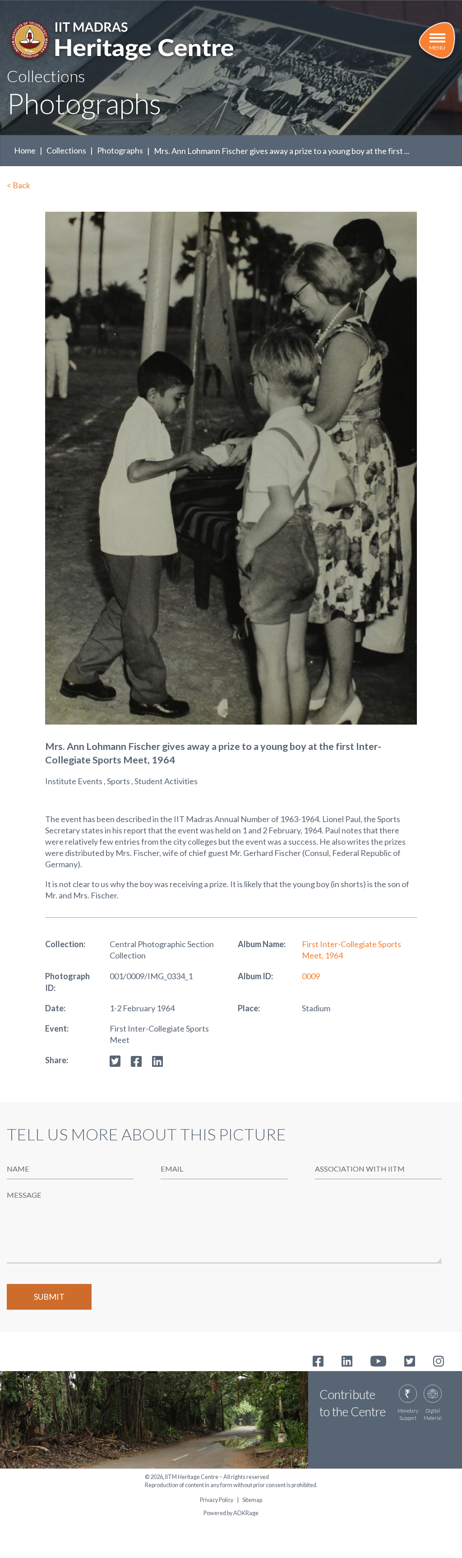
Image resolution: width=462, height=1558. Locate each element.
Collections (66, 150)
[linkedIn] (157, 1060)
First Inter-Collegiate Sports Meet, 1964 (351, 949)
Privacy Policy (216, 1500)
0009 (311, 976)
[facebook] (136, 1060)
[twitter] (115, 1060)
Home (25, 150)
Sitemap (252, 1500)
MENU (437, 47)
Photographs (120, 150)
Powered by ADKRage (231, 1513)
